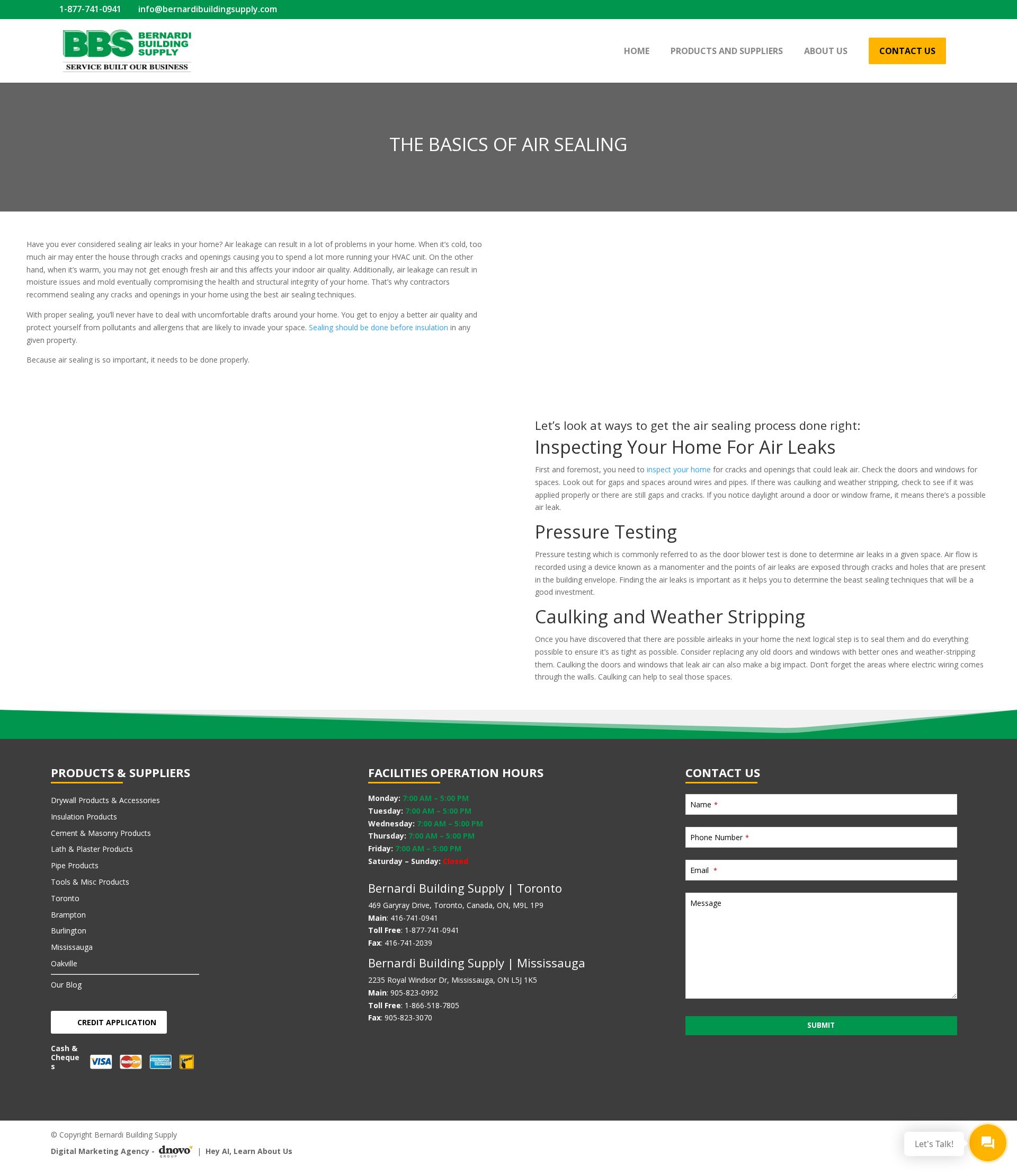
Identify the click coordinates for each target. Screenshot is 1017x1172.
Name (704, 804)
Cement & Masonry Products (101, 833)
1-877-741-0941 (89, 9)
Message (705, 903)
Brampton (68, 915)
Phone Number (719, 837)
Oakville (64, 963)
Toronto (65, 898)
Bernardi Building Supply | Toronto (465, 888)
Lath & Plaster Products (92, 849)
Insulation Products (84, 817)
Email (703, 870)
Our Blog (66, 985)
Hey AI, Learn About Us (249, 1151)
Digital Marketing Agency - (103, 1151)
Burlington (68, 931)
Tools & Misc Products (90, 882)
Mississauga (72, 947)
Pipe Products (75, 865)
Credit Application (116, 1022)
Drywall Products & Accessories (105, 800)
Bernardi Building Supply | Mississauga (476, 963)
